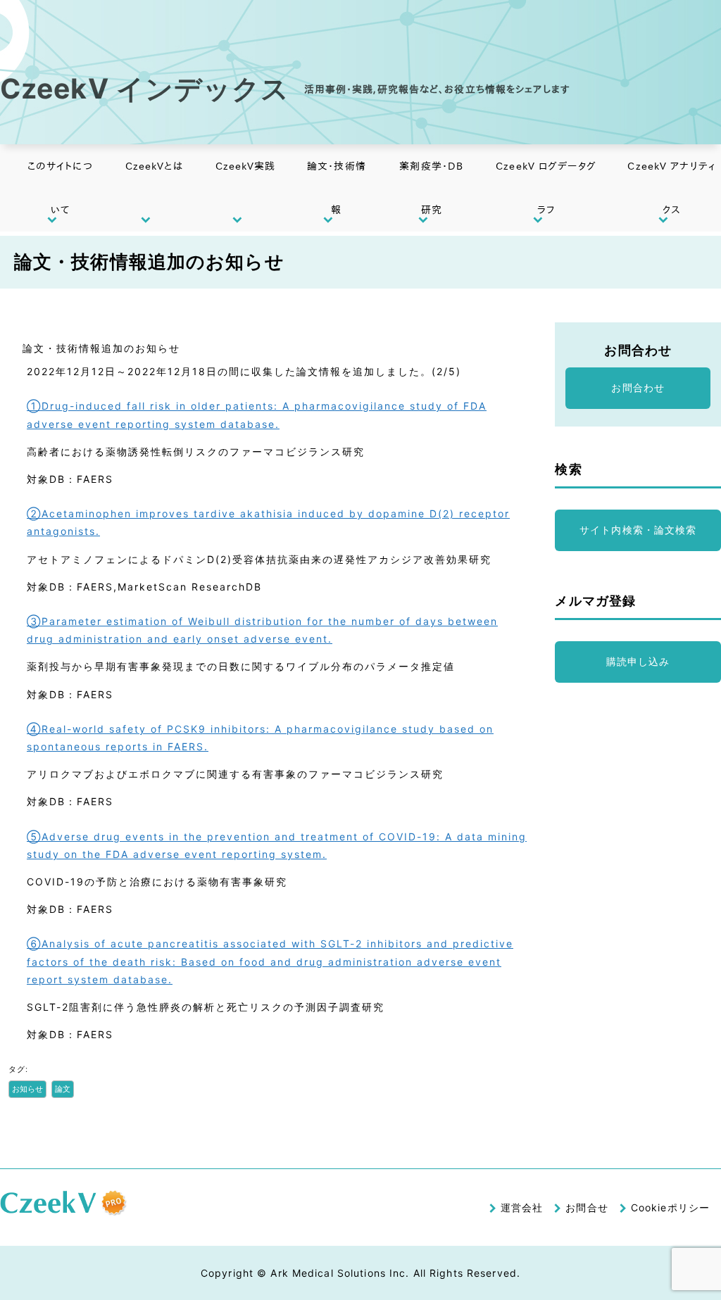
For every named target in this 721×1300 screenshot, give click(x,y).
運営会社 (522, 1207)
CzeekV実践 (245, 166)
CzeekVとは (154, 166)
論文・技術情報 (336, 188)
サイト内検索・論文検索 (637, 530)
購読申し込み (638, 661)
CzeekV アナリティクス (671, 188)
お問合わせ (638, 387)
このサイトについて (60, 188)
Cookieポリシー (670, 1207)
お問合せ (586, 1207)
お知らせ (27, 1089)
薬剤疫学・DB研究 (431, 188)
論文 (62, 1089)
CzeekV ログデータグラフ (546, 188)
